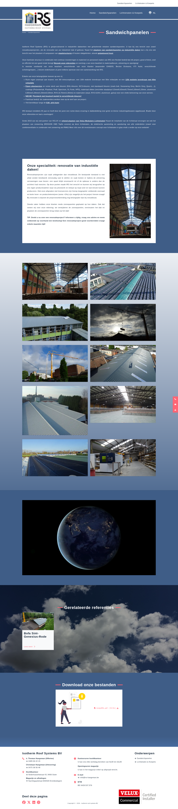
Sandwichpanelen (124, 3)
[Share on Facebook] (24, 802)
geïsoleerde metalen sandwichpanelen (108, 47)
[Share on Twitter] (29, 802)
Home (93, 13)
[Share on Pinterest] (38, 802)
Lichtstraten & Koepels (144, 3)
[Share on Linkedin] (33, 802)
